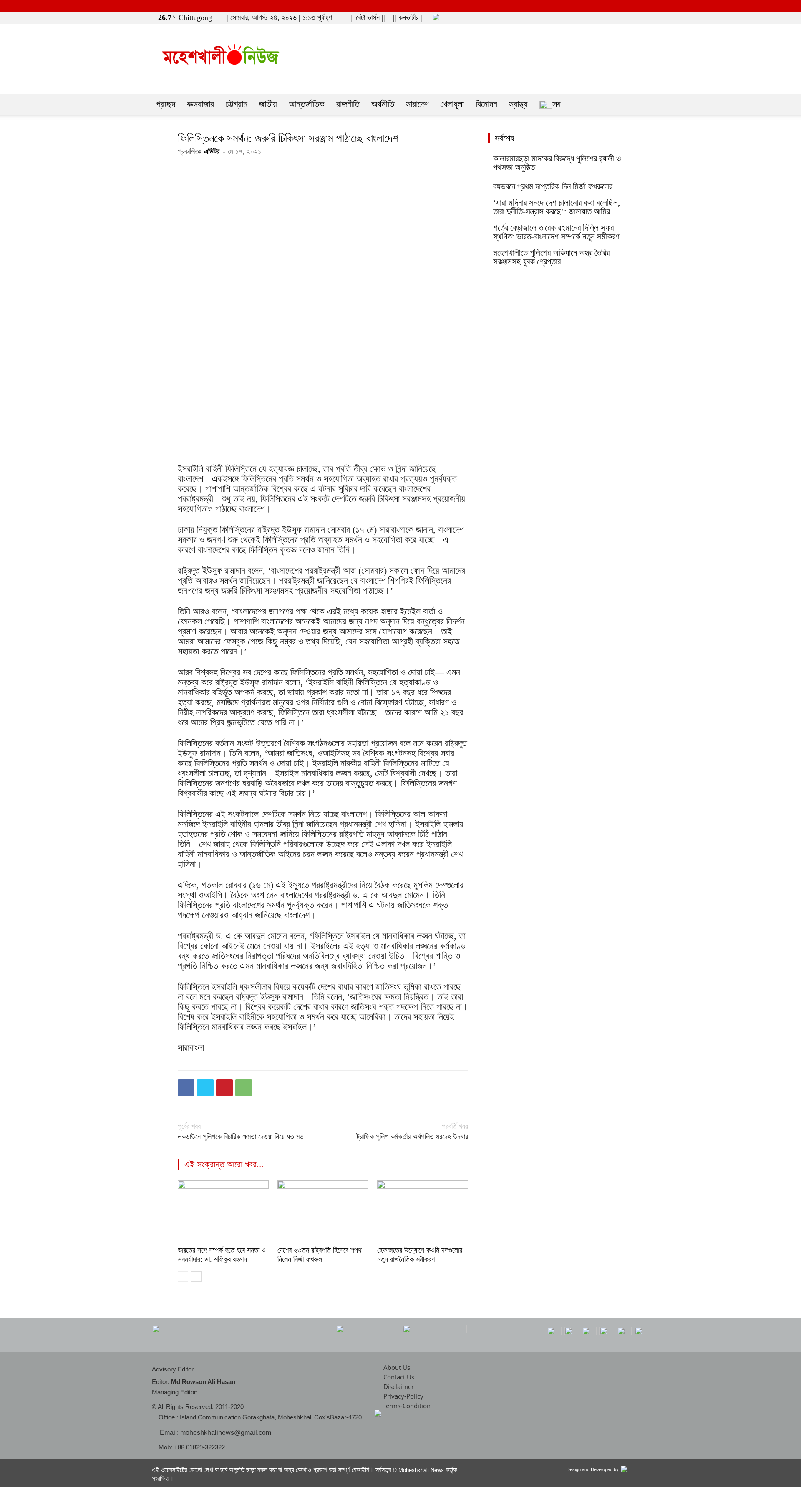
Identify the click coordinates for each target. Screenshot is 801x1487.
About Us (396, 1367)
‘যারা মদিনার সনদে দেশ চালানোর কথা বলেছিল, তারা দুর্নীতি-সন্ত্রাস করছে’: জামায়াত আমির (556, 207)
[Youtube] (644, 17)
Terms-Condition (407, 1405)
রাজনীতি (348, 104)
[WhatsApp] (243, 1087)
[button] (604, 17)
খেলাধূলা (452, 104)
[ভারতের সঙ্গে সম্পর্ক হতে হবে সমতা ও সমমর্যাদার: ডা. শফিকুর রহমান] (223, 1211)
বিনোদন (486, 104)
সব (556, 104)
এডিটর (211, 151)
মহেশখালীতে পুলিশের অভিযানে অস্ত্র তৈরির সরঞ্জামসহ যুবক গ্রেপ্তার (551, 257)
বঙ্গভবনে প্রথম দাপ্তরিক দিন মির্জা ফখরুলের (552, 186)
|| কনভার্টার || (408, 17)
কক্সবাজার (200, 104)
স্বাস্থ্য (518, 104)
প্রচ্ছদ (165, 104)
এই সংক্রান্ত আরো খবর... (224, 1164)
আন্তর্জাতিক (307, 104)
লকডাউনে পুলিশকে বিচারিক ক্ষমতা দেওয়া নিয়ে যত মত (241, 1136)
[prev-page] (183, 1276)
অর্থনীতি (382, 104)
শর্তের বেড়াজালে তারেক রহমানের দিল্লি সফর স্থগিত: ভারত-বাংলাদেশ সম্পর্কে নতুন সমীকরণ (556, 232)
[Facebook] (617, 17)
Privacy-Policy (403, 1396)
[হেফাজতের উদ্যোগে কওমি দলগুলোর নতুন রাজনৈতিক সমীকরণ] (422, 1211)
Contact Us (398, 1377)
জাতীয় (268, 104)
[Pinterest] (224, 1087)
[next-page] (196, 1276)
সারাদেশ (417, 104)
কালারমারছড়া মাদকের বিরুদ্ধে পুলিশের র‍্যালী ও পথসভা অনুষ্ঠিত (557, 163)
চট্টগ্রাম (236, 104)
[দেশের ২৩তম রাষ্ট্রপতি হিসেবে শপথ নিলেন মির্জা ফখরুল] (322, 1211)
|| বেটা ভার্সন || (367, 17)
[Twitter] (631, 17)
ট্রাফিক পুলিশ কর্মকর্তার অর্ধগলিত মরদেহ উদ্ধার (412, 1136)
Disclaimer (398, 1386)
